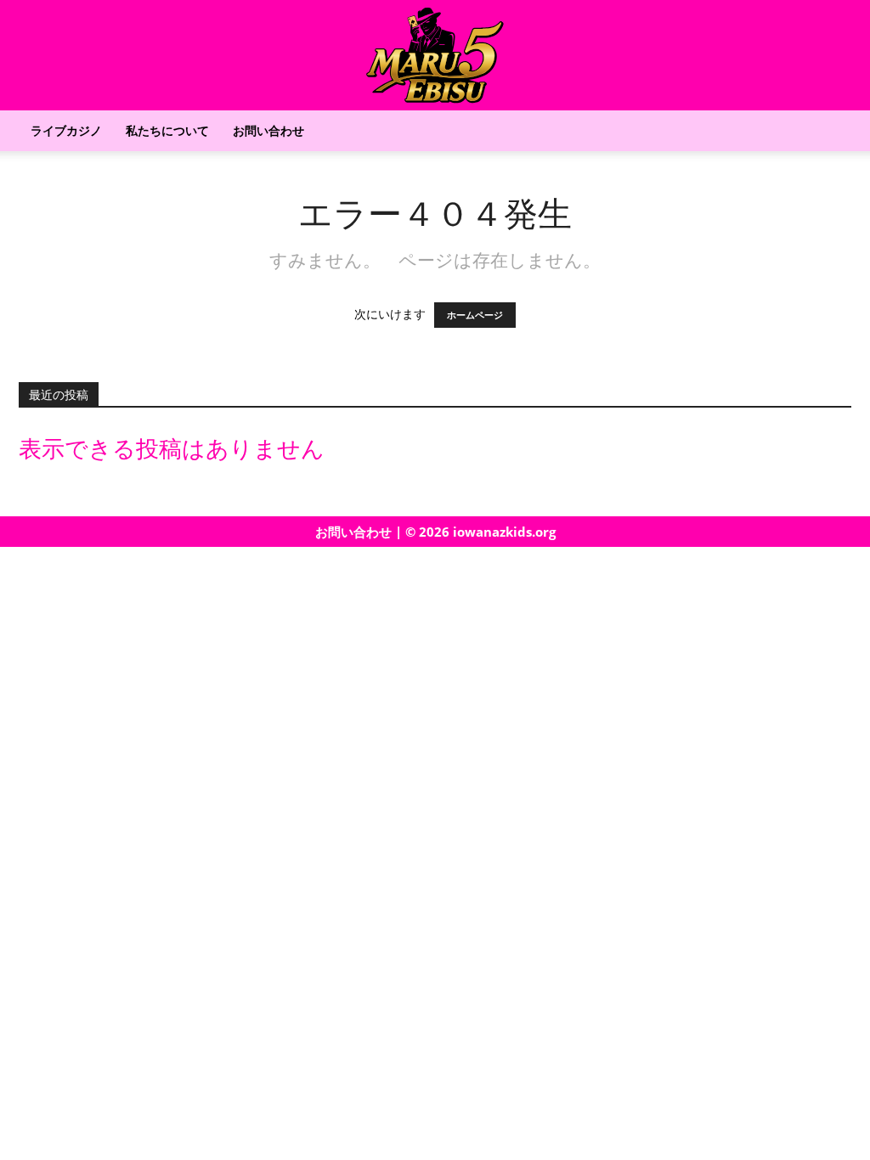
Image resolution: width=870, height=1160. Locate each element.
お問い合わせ (268, 130)
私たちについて (167, 130)
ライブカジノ (66, 130)
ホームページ (475, 315)
